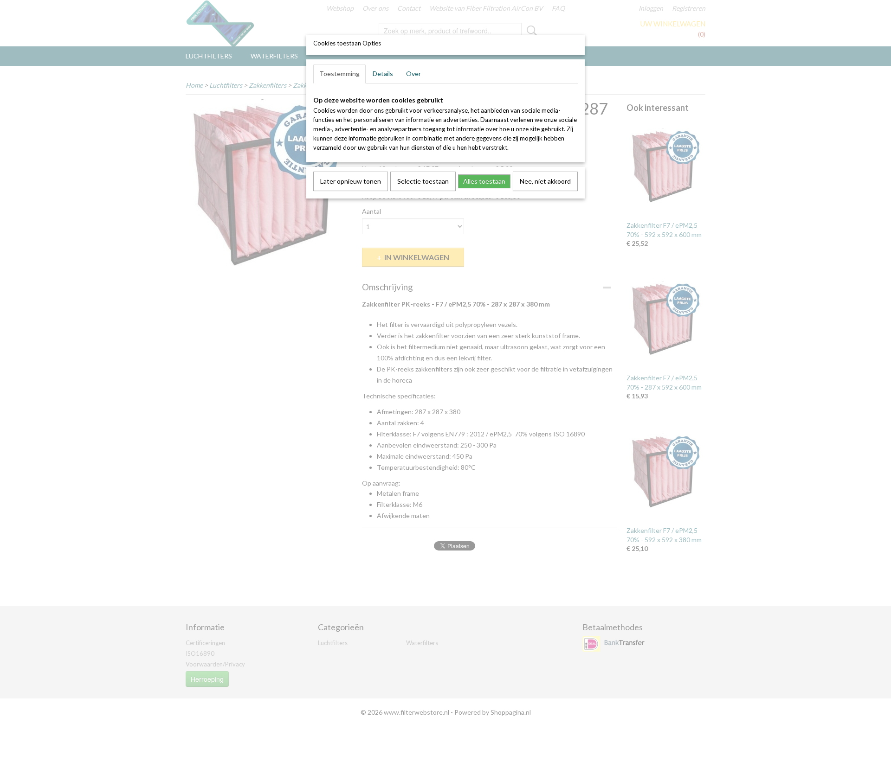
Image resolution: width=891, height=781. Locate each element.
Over (413, 73)
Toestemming (339, 73)
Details (383, 73)
